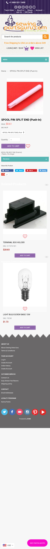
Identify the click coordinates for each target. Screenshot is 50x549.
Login (9, 48)
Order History (5, 366)
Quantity (4, 140)
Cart (15, 48)
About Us (20, 10)
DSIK (29, 419)
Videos (30, 10)
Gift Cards (29, 12)
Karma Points (5, 402)
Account (39, 10)
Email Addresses (7, 393)
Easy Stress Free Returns (9, 381)
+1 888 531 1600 (17, 2)
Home (3, 71)
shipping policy (6, 384)
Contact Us (5, 378)
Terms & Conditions (8, 351)
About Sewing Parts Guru (10, 348)
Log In (3, 360)
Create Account (6, 363)
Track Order (9, 10)
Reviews (6, 159)
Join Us (19, 12)
